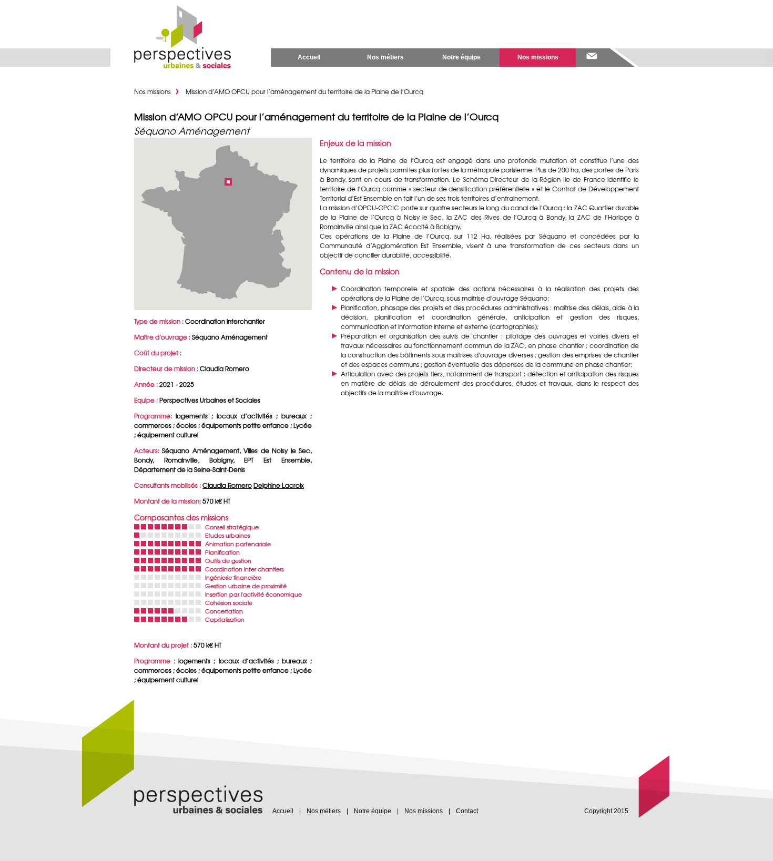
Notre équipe (461, 57)
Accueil (309, 57)
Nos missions (537, 57)
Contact (467, 811)
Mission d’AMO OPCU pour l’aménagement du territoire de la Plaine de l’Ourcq (304, 91)
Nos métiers (385, 57)
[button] (228, 182)
